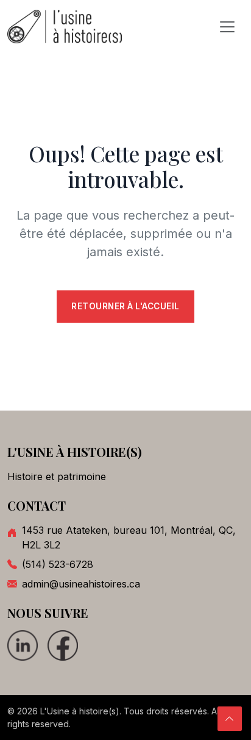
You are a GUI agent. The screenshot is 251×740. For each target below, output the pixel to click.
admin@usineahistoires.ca (81, 584)
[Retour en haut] (229, 718)
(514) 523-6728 (57, 564)
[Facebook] (63, 645)
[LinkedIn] (22, 645)
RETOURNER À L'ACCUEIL (125, 306)
